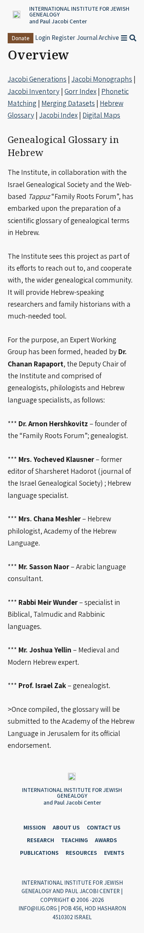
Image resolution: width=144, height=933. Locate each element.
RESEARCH (40, 840)
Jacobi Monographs (101, 79)
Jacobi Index (58, 115)
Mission (34, 827)
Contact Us (104, 827)
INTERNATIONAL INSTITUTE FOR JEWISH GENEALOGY (79, 11)
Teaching (74, 840)
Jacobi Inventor (32, 91)
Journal (87, 37)
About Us (66, 827)
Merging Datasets (68, 103)
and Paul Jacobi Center (58, 21)
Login (42, 37)
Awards (106, 840)
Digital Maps (101, 115)
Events (114, 852)
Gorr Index (80, 91)
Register (63, 37)
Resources (81, 852)
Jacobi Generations (37, 79)
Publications (39, 852)
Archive (109, 37)
